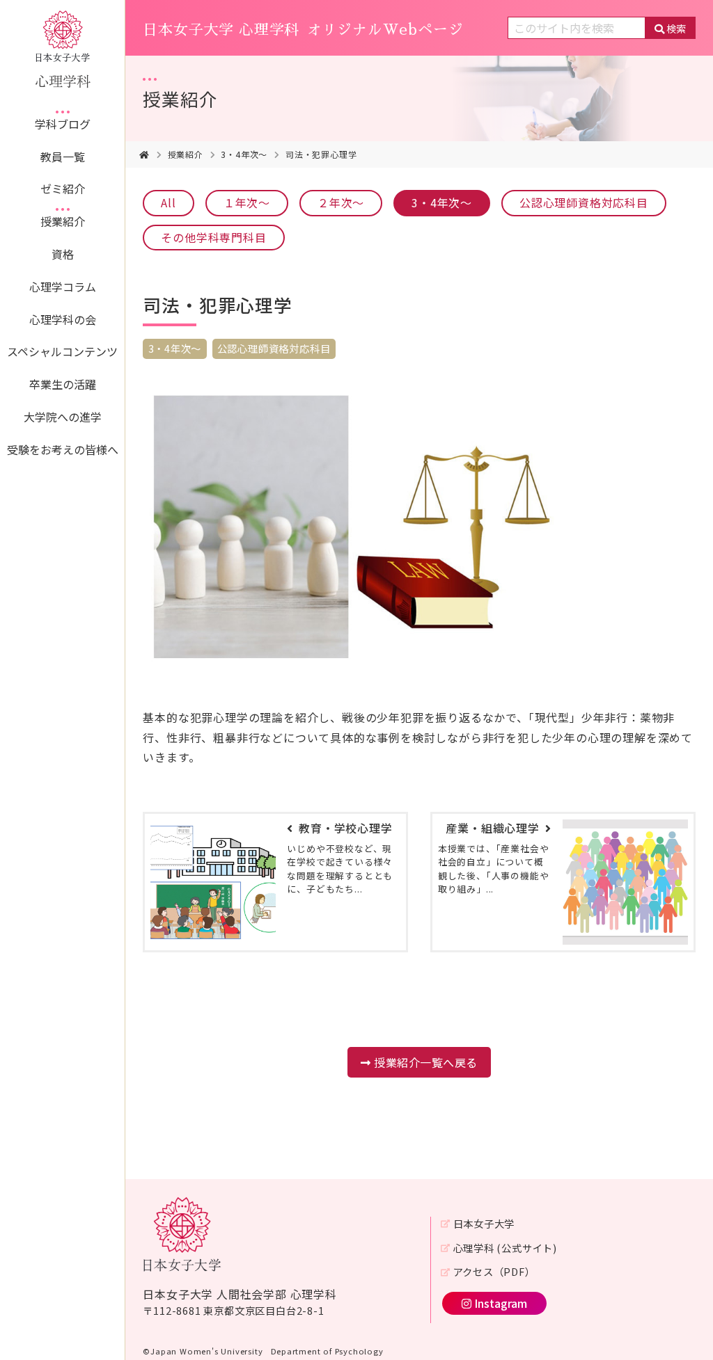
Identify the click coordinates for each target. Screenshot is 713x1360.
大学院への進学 (63, 416)
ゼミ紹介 (62, 188)
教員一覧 (62, 156)
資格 (63, 254)
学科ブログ (63, 123)
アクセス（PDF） (494, 1271)
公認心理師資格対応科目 (583, 202)
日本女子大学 (484, 1223)
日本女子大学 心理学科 (303, 30)
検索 (676, 28)
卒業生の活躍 (62, 384)
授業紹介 (62, 221)
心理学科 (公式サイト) (505, 1247)
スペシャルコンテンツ (62, 351)
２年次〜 (341, 202)
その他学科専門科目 (213, 237)
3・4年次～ (244, 154)
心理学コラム (62, 286)
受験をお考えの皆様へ (62, 449)
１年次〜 (247, 202)
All (168, 202)
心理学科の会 (62, 319)
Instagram (500, 1303)
